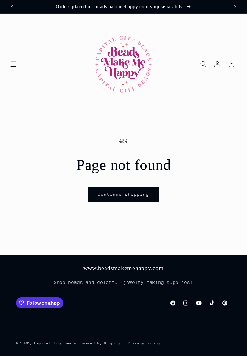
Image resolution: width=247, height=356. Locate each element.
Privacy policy (144, 343)
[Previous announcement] (12, 6)
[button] (13, 64)
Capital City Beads (55, 343)
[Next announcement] (235, 6)
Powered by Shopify (99, 343)
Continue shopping (123, 194)
